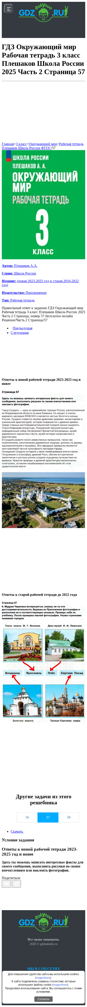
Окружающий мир (43, 144)
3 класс (21, 144)
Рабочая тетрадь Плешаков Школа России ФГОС (42, 146)
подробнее (43, 977)
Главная (8, 144)
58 (68, 817)
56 (27, 817)
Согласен (43, 999)
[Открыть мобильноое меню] (8, 8)
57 (54, 148)
